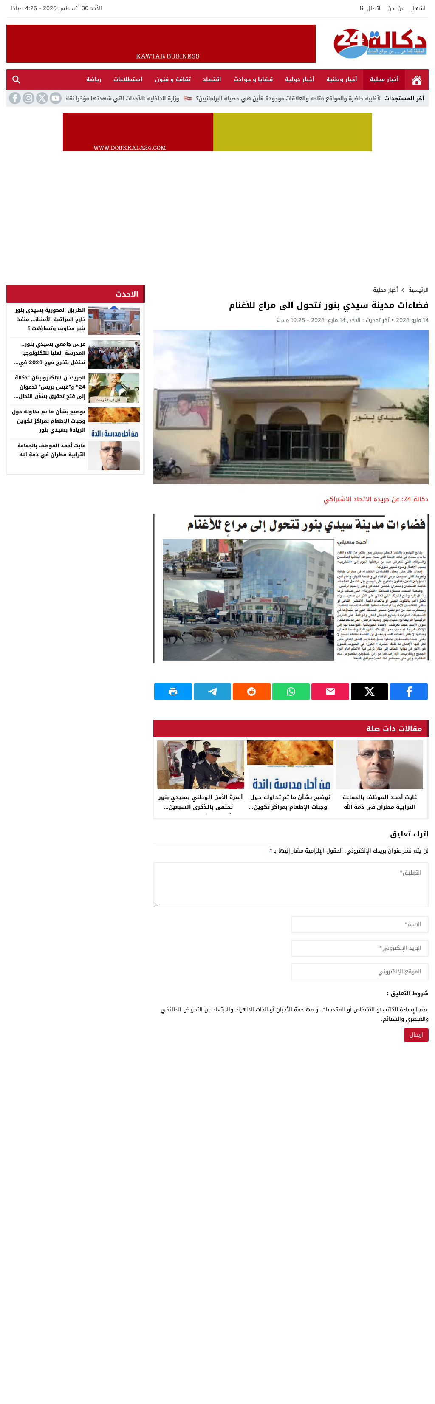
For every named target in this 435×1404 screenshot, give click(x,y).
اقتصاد (212, 79)
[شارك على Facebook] (409, 691)
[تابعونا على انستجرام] (27, 98)
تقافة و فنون (173, 79)
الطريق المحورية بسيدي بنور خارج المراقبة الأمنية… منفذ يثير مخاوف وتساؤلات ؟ (50, 319)
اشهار (418, 8)
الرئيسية (416, 79)
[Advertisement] (217, 214)
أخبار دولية (299, 79)
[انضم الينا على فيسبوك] (14, 98)
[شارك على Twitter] (370, 691)
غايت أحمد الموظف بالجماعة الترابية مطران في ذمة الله (379, 802)
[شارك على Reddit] (251, 691)
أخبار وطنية (341, 79)
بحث (16, 79)
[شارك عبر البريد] (330, 691)
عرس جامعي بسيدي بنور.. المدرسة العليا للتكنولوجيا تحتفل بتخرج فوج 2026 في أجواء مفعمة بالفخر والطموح (50, 357)
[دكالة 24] (372, 43)
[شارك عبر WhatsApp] (291, 691)
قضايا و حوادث (253, 79)
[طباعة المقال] (173, 691)
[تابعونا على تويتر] (41, 98)
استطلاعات (128, 79)
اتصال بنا (370, 8)
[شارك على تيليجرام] (212, 691)
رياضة (94, 79)
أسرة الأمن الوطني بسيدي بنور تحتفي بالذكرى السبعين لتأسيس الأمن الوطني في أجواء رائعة (200, 812)
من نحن (395, 8)
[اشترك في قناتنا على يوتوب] (55, 98)
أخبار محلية (384, 79)
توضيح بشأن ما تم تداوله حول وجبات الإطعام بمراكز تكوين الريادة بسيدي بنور (290, 807)
